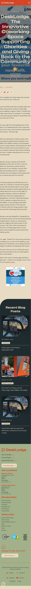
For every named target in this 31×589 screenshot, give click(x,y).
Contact (4, 530)
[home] (7, 3)
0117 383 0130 (5, 480)
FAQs (3, 528)
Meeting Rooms (6, 506)
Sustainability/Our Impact (8, 522)
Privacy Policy (13, 581)
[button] (28, 3)
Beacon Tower (7, 473)
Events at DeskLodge (7, 517)
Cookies (19, 581)
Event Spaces (5, 509)
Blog (3, 524)
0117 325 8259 (5, 492)
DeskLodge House (8, 485)
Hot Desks (4, 504)
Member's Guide (6, 526)
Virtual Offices (5, 511)
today (13, 262)
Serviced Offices (6, 500)
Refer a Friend (5, 520)
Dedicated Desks (6, 502)
